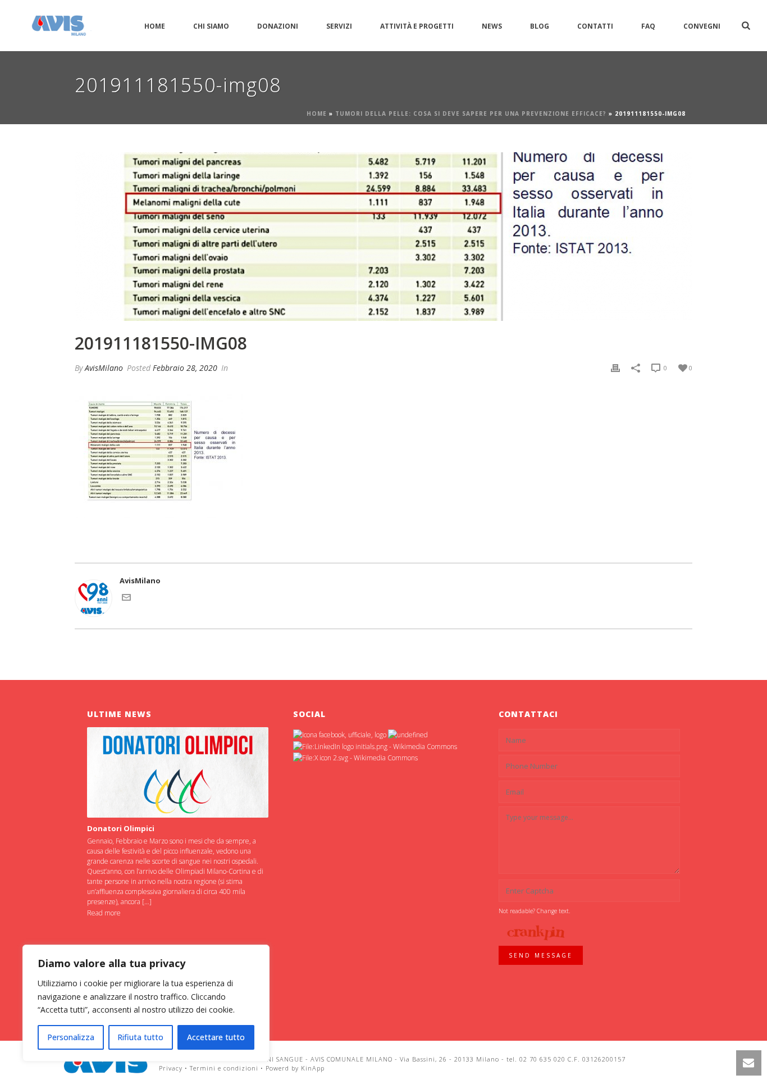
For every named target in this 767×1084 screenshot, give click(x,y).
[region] (146, 1003)
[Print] (615, 368)
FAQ (648, 26)
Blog (539, 26)
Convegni (701, 26)
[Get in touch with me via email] (126, 599)
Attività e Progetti (417, 26)
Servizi (339, 26)
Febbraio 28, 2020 (185, 367)
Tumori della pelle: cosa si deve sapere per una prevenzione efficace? (470, 113)
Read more (104, 913)
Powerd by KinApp (295, 1068)
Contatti (595, 26)
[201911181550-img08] (383, 236)
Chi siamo (211, 26)
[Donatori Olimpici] (177, 772)
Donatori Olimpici (120, 828)
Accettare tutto (216, 1037)
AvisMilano (104, 367)
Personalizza (70, 1037)
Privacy (170, 1068)
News (492, 26)
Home (154, 26)
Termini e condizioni (224, 1068)
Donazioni (277, 26)
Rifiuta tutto (140, 1037)
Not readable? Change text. (534, 911)
